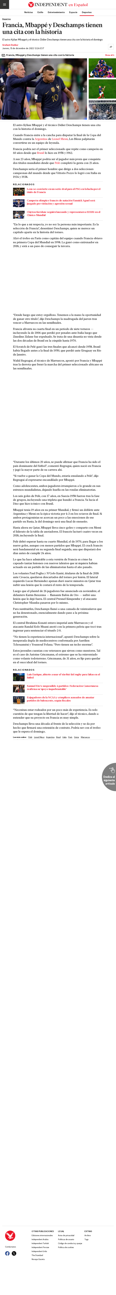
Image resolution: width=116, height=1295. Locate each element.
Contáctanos (10, 1247)
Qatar (76, 737)
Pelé (57, 163)
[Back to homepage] (18, 1236)
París (70, 737)
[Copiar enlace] (111, 47)
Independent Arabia (40, 1240)
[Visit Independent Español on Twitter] (14, 1253)
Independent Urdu (39, 1251)
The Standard (37, 1255)
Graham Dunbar (10, 45)
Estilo (40, 12)
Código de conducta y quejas (70, 1243)
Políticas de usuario (66, 1240)
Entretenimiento (56, 12)
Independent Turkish (40, 1243)
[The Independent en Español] (58, 4)
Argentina (41, 139)
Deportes (87, 12)
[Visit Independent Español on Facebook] (7, 1253)
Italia (64, 737)
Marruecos (85, 737)
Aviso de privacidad (66, 1236)
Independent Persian (40, 1247)
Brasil (40, 153)
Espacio (73, 12)
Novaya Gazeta (38, 1259)
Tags (86, 1240)
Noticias (28, 12)
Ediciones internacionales (42, 1236)
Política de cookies (66, 1247)
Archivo (87, 1236)
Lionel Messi (60, 139)
